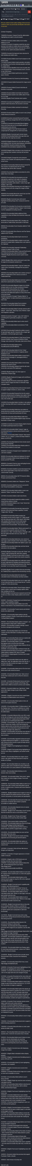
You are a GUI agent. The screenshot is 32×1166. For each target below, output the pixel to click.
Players (10, 433)
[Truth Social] (21, 5)
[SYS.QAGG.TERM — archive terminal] (14, 5)
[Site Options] (16, 5)
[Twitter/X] (23, 5)
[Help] (18, 5)
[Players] (2, 5)
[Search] (29, 11)
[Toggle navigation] (29, 5)
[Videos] (10, 5)
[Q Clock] (12, 5)
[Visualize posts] (4, 5)
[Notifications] (8, 5)
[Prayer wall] (6, 5)
